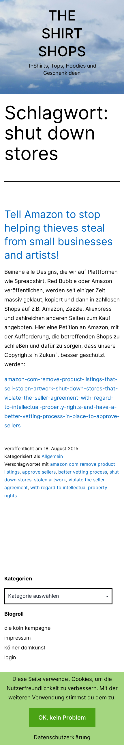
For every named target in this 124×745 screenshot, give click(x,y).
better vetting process (82, 472)
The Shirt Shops (62, 33)
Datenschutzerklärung (62, 737)
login (10, 657)
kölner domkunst (25, 648)
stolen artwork (50, 480)
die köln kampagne (27, 628)
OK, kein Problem (62, 717)
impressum (17, 638)
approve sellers (39, 472)
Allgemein (52, 456)
